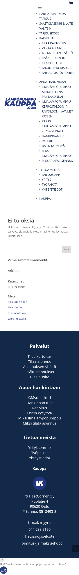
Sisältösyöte (15, 307)
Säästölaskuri (39, 397)
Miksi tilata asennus (57, 161)
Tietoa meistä (49, 170)
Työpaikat (49, 185)
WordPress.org (17, 318)
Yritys (46, 180)
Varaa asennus (53, 48)
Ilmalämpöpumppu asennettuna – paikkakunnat (56, 92)
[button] (39, 570)
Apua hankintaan (52, 82)
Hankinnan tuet (54, 136)
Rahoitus (49, 141)
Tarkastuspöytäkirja (57, 73)
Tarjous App (51, 175)
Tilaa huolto (52, 63)
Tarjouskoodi (49, 33)
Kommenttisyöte (18, 313)
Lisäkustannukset (56, 58)
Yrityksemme (39, 447)
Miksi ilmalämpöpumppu (39, 418)
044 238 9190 (39, 529)
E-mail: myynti (39, 522)
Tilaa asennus (39, 361)
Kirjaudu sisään (17, 301)
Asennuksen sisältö (57, 53)
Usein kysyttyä (53, 146)
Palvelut (46, 38)
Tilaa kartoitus (54, 43)
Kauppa (45, 199)
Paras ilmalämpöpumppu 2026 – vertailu (56, 126)
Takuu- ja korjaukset (58, 68)
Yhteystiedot (52, 189)
